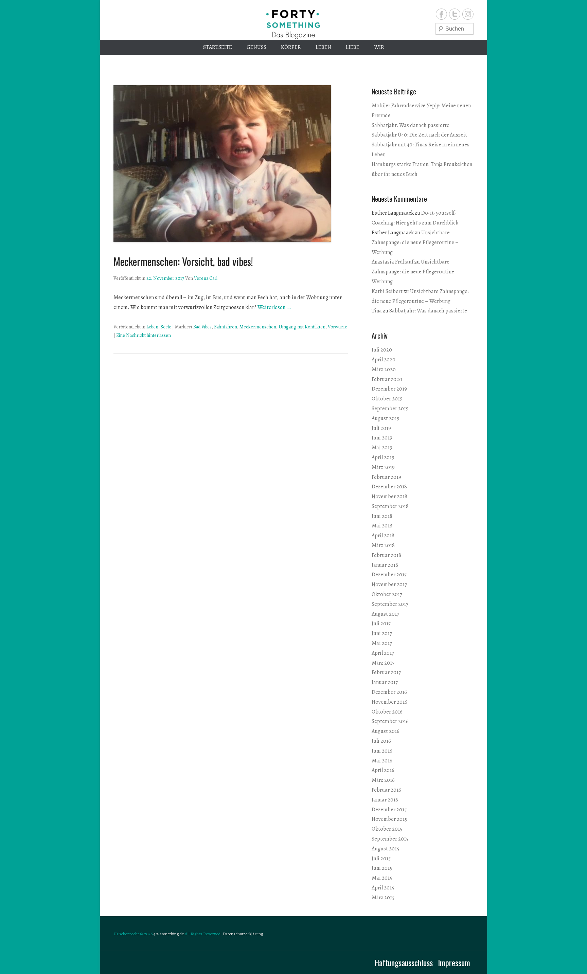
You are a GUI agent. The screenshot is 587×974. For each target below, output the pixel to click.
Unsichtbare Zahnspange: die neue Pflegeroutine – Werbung (415, 242)
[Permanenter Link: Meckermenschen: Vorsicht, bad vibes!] (230, 163)
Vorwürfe (337, 327)
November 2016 (389, 702)
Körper (291, 47)
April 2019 (383, 457)
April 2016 (383, 770)
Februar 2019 (386, 477)
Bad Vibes (202, 327)
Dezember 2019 (389, 389)
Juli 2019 (381, 428)
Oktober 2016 (387, 712)
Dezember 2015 (389, 809)
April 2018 (383, 535)
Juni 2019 (382, 437)
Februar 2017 (386, 672)
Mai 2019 (382, 447)
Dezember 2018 (389, 486)
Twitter (454, 14)
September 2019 (390, 408)
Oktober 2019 (387, 398)
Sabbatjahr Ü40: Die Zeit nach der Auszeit (419, 135)
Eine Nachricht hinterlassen (143, 335)
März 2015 (383, 897)
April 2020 (383, 359)
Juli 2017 (381, 623)
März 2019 (383, 467)
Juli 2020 (382, 350)
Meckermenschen (257, 327)
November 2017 (389, 584)
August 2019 (385, 418)
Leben (323, 47)
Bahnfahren (225, 327)
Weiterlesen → (274, 307)
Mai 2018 (382, 525)
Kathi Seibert (387, 291)
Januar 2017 (385, 682)
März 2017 (383, 663)
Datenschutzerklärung (243, 934)
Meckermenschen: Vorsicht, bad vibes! (183, 261)
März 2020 (384, 369)
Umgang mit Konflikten (302, 327)
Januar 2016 (385, 800)
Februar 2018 (386, 555)
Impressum (454, 962)
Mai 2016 (382, 760)
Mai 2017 (382, 643)
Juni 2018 (382, 516)
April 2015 (383, 887)
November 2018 (389, 496)
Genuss (256, 47)
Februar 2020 (387, 379)
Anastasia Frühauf (392, 262)
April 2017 (383, 653)
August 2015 (385, 848)
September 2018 (390, 506)
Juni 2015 (382, 868)
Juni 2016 (382, 751)
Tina (377, 310)
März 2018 (383, 545)
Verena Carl (205, 278)
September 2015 (390, 839)
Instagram (468, 14)
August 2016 (385, 731)
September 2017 (390, 604)
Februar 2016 (386, 790)
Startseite (217, 47)
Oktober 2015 (387, 829)
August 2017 (385, 614)
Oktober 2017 (387, 594)
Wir (379, 47)
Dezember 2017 (389, 574)
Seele (166, 327)
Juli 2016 (381, 741)
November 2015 (389, 819)
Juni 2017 (382, 633)
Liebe (352, 47)
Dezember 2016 (389, 692)
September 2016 (390, 721)
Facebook (441, 14)
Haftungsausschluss (403, 962)
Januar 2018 (385, 565)
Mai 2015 (382, 878)
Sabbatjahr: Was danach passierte (410, 125)
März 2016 (383, 780)
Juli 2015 (381, 858)
